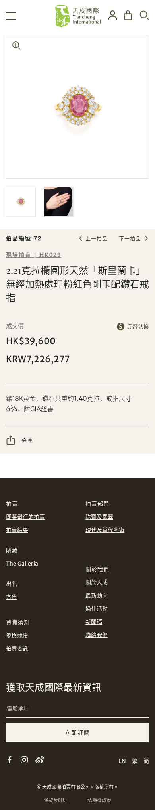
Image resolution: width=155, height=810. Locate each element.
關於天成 (96, 582)
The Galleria (22, 563)
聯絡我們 (96, 635)
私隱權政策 (99, 800)
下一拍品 (130, 238)
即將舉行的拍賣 (25, 516)
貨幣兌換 (138, 326)
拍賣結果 (17, 530)
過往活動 (96, 608)
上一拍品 (96, 238)
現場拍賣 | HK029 (33, 255)
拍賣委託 (17, 648)
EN (122, 761)
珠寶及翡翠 (99, 516)
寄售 (11, 597)
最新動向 (96, 595)
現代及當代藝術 (104, 530)
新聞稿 (93, 621)
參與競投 (17, 635)
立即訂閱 (77, 732)
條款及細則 (56, 800)
